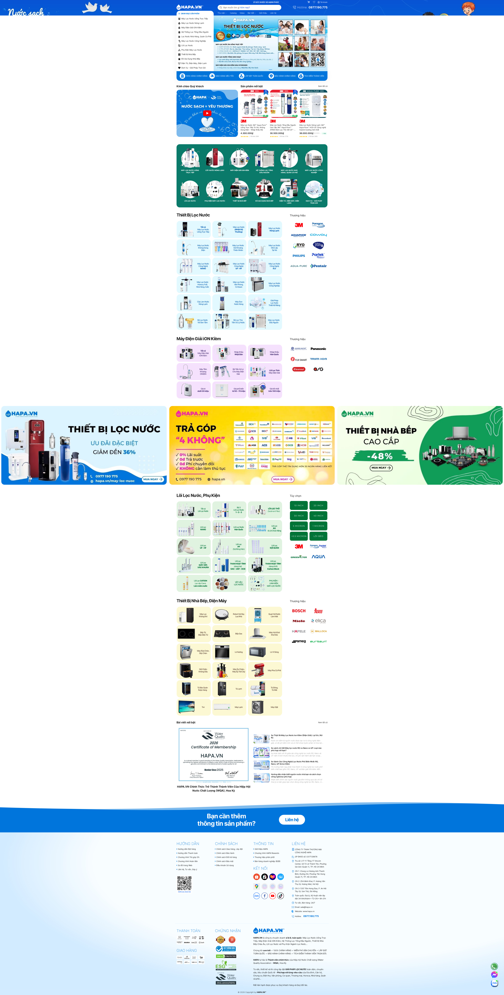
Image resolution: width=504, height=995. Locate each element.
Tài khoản (323, 2)
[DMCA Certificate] (226, 956)
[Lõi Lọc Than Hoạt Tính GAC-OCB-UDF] (229, 565)
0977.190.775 (318, 7)
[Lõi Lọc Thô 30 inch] (299, 515)
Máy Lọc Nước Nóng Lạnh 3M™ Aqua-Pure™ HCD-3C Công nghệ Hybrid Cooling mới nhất (312, 127)
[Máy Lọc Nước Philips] (299, 255)
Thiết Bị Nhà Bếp (188, 54)
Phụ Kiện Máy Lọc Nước (191, 50)
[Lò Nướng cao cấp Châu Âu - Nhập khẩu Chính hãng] (229, 652)
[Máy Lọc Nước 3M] (299, 225)
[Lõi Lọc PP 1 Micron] (318, 525)
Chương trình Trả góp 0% (188, 857)
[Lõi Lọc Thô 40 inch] (318, 515)
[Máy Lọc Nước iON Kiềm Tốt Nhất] (265, 390)
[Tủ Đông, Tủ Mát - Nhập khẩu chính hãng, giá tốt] (265, 688)
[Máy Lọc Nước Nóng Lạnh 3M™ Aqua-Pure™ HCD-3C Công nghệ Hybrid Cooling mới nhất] (313, 104)
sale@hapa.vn (306, 907)
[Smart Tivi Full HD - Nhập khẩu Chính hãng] (194, 707)
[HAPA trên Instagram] (263, 885)
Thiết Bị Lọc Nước (193, 215)
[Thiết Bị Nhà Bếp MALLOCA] (318, 631)
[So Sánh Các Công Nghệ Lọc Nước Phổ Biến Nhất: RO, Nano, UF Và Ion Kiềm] (261, 765)
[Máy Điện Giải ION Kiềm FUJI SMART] (299, 359)
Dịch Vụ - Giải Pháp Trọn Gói (193, 68)
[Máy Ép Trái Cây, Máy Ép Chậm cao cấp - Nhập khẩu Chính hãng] (229, 670)
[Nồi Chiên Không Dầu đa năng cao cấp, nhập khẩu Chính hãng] (194, 670)
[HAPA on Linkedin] (279, 885)
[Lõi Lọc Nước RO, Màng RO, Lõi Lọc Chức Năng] (265, 528)
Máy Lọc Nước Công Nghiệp (193, 41)
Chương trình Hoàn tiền (188, 861)
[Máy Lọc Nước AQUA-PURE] (299, 266)
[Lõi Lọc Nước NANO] (194, 528)
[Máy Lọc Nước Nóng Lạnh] (265, 229)
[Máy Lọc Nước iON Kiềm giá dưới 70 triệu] (229, 390)
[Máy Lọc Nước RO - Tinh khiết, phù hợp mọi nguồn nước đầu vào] (265, 266)
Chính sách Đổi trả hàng (226, 857)
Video (242, 13)
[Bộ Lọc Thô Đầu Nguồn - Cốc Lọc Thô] (229, 321)
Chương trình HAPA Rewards (267, 853)
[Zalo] (255, 894)
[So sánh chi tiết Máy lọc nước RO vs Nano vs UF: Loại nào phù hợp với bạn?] (261, 752)
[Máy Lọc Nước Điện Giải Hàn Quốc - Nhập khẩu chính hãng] (265, 353)
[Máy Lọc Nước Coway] (318, 235)
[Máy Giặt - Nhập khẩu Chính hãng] (265, 707)
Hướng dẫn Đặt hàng (187, 849)
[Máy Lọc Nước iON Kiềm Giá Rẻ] (194, 390)
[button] (262, 69)
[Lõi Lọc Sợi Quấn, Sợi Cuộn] (265, 546)
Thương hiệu (298, 215)
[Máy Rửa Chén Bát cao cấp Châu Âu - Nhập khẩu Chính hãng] (194, 652)
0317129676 (311, 857)
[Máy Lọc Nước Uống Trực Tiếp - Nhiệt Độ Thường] (229, 229)
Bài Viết (251, 13)
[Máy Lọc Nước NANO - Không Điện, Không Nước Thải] (194, 266)
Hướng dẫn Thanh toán (188, 853)
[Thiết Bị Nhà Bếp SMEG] (299, 641)
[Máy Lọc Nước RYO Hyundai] (299, 245)
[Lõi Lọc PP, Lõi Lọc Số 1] (229, 546)
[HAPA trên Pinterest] (271, 885)
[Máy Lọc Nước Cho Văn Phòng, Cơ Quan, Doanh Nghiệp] (229, 284)
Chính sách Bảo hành (225, 853)
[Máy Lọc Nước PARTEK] (318, 255)
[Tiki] (280, 876)
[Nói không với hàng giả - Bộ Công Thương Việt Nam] (232, 939)
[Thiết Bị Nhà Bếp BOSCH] (299, 610)
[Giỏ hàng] (308, 2)
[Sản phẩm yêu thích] (314, 2)
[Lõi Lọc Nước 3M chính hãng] (299, 546)
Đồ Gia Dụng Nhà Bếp (190, 59)
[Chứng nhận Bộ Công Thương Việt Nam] (225, 948)
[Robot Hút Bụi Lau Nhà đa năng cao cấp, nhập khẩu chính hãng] (229, 615)
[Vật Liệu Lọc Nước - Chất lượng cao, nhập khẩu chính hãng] (229, 583)
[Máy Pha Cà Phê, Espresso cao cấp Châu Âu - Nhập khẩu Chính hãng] (265, 670)
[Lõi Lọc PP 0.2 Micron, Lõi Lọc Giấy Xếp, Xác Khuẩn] (299, 536)
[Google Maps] (255, 885)
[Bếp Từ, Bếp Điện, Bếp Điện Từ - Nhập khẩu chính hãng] (194, 633)
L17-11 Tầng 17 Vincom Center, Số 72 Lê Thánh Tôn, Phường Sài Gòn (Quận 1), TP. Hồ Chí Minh (310, 864)
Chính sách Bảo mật (224, 861)
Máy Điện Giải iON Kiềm (191, 27)
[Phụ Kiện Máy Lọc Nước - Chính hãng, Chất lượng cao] (265, 583)
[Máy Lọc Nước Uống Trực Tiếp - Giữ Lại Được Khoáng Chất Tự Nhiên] (229, 247)
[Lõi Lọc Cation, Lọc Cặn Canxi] (194, 583)
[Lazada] (272, 876)
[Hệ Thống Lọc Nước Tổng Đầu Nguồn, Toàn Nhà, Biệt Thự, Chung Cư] (265, 321)
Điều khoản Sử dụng (225, 865)
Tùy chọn (295, 495)
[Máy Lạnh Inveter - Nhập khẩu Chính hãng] (229, 707)
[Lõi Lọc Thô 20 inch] (318, 505)
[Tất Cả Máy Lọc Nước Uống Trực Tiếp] (194, 229)
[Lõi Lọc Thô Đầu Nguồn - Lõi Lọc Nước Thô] (265, 509)
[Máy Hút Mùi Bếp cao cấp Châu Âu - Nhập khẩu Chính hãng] (265, 633)
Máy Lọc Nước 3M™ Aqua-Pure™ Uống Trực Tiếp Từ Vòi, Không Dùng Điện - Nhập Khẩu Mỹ (254, 127)
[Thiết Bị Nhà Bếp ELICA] (318, 621)
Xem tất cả (322, 86)
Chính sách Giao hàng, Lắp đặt (229, 849)
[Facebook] (263, 894)
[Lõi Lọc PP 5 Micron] (299, 525)
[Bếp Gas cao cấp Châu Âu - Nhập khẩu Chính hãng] (229, 633)
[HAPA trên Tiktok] (279, 894)
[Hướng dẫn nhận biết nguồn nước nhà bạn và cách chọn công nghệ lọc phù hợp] (261, 777)
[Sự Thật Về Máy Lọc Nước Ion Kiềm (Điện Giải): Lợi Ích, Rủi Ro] (261, 738)
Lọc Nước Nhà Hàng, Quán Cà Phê (196, 36)
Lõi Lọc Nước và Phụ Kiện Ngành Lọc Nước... (286, 944)
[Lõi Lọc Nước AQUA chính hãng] (318, 556)
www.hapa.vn (308, 911)
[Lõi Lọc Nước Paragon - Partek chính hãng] (318, 546)
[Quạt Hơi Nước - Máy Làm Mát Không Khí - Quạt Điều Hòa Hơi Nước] (265, 615)
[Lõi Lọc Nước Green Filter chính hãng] (299, 556)
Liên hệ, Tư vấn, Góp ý (187, 869)
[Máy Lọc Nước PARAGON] (318, 225)
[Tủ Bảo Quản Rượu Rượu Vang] (194, 688)
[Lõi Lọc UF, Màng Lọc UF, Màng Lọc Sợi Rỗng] (194, 546)
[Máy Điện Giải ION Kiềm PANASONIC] (318, 348)
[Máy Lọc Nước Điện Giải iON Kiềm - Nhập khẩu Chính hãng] (194, 353)
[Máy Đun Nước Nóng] (229, 302)
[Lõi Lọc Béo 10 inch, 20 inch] (318, 536)
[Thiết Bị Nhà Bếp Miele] (299, 621)
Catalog (233, 13)
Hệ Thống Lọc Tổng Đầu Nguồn (195, 32)
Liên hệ (273, 13)
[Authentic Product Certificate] (221, 939)
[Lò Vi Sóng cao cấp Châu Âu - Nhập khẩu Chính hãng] (265, 652)
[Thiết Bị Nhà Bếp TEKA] (318, 610)
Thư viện (221, 13)
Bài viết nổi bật (186, 722)
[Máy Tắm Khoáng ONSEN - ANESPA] (194, 371)
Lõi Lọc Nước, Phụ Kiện (198, 495)
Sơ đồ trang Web (185, 865)
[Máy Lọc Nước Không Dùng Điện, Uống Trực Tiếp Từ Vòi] (194, 247)
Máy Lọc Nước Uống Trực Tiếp (194, 18)
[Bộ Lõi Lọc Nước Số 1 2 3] (229, 509)
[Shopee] (256, 876)
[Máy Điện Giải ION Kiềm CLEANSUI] (299, 369)
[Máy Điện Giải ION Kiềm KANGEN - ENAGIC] (299, 348)
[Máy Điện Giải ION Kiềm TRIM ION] (318, 359)
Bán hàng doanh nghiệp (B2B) (267, 861)
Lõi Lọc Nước (187, 45)
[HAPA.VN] (190, 7)
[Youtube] (271, 894)
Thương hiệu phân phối (264, 857)
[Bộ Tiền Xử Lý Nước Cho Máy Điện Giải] (229, 371)
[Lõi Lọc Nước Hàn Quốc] (229, 528)
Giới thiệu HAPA (261, 849)
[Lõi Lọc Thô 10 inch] (299, 505)
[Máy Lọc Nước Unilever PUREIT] (318, 245)
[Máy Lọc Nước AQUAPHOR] (299, 235)
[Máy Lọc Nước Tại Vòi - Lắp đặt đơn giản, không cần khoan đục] (265, 247)
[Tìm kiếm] (221, 7)
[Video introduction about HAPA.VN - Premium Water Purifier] (207, 113)
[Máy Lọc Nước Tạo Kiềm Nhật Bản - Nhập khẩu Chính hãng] (229, 353)
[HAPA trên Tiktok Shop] (264, 876)
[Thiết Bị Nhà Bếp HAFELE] (299, 631)
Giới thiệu (263, 13)
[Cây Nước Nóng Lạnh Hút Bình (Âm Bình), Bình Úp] (194, 302)
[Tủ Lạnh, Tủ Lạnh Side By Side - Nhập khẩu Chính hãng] (229, 688)
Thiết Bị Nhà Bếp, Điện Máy (202, 600)
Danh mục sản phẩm (190, 13)
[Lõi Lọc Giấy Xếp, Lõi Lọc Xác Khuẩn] (194, 565)
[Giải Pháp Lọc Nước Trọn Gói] (265, 302)
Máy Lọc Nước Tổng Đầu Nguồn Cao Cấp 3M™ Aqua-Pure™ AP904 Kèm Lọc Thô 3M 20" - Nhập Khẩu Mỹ (283, 127)
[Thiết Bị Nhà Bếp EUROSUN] (318, 641)
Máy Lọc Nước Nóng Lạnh (192, 23)
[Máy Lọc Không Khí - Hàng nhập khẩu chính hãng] (194, 615)
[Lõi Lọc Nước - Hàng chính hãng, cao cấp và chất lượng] (194, 509)
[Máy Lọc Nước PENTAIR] (318, 266)
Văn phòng (276, 975)
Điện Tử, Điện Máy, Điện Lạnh (194, 63)
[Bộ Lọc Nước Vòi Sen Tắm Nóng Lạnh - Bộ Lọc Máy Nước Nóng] (194, 321)
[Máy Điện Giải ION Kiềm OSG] (318, 369)
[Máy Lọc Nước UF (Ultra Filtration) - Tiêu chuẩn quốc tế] (229, 266)
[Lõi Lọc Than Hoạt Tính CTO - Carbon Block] (265, 565)
